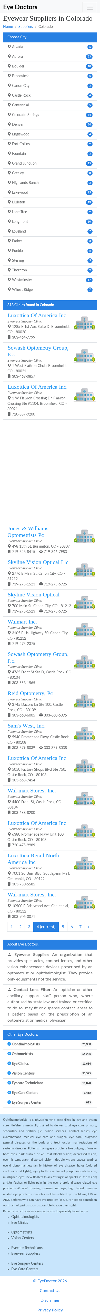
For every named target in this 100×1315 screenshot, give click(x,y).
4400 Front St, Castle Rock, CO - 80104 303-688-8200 (35, 801)
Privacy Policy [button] (50, 1310)
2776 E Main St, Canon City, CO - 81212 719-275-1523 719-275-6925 (37, 572)
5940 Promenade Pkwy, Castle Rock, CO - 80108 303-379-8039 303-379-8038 (38, 736)
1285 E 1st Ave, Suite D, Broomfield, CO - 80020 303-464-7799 (38, 325)
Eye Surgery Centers (27, 1263)
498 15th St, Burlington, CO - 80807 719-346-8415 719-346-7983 (38, 539)
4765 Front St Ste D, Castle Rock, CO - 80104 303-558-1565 (39, 668)
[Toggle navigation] (90, 7)
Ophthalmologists (25, 1217)
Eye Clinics (19, 1223)
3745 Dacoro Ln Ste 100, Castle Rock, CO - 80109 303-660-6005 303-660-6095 (37, 703)
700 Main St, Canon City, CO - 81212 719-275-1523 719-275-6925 (39, 602)
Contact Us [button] (50, 1291)
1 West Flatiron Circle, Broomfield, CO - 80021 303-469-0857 (38, 361)
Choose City (16, 37)
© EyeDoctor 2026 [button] (50, 1281)
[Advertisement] (50, 471)
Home (8, 27)
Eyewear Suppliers (25, 1253)
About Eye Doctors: (23, 944)
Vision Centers (22, 1238)
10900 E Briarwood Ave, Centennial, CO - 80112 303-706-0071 (38, 905)
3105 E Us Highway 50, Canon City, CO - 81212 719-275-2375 (37, 632)
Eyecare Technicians (27, 1248)
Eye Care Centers (24, 1269)
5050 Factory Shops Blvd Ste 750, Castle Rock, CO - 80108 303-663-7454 (36, 768)
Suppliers (25, 27)
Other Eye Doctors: (22, 1034)
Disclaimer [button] (50, 1300)
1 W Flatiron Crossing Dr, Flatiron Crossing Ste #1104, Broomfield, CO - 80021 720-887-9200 (37, 400)
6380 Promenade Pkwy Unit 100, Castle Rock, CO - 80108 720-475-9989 (36, 833)
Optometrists (21, 1232)
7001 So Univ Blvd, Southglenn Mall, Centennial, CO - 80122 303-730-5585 (38, 869)
